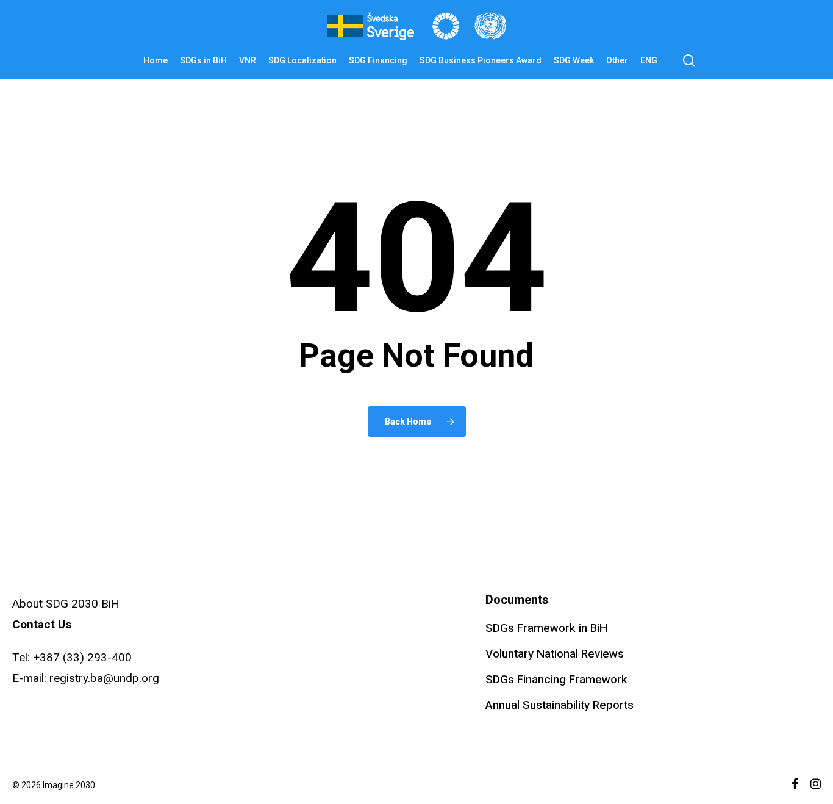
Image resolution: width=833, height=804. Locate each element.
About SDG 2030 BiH (66, 604)
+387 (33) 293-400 (82, 657)
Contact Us (41, 624)
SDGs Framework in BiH (546, 628)
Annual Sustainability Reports (559, 705)
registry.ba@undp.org (104, 678)
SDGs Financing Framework (556, 679)
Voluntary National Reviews (554, 653)
